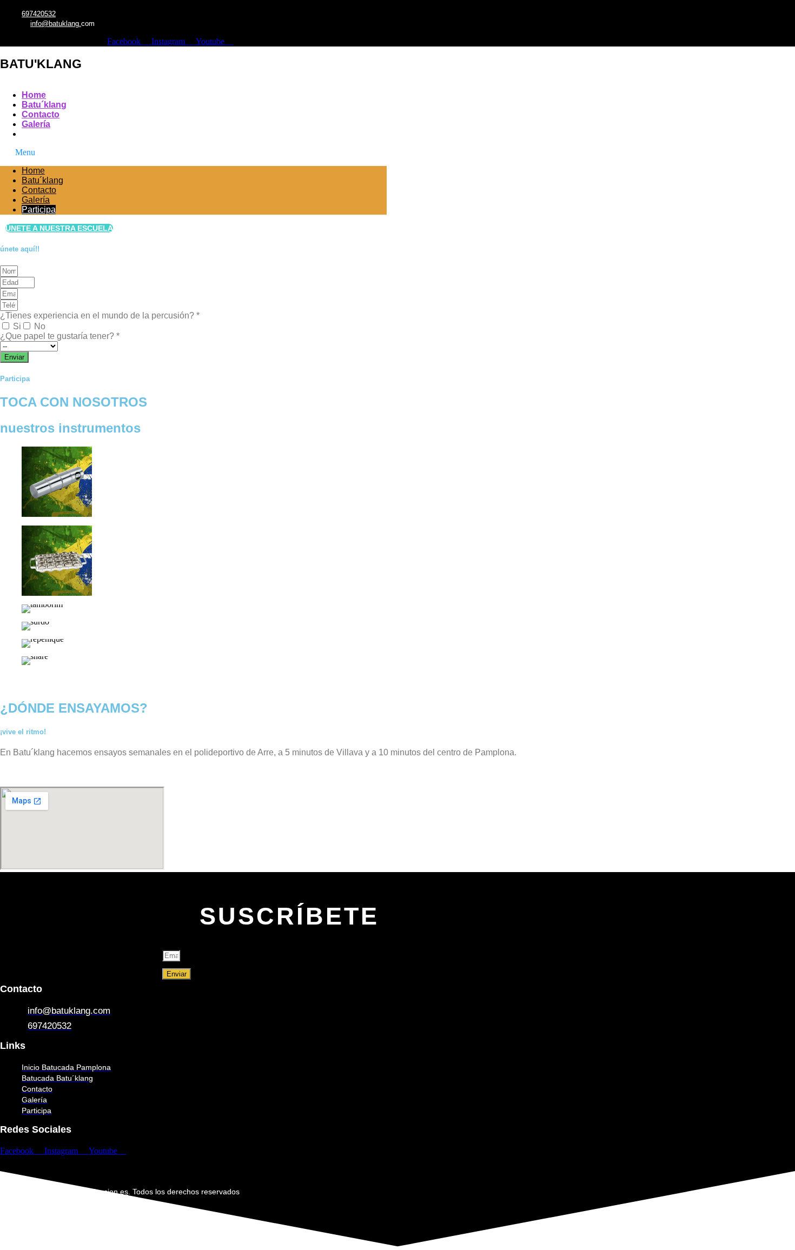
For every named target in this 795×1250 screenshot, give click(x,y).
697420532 (39, 14)
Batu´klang (44, 104)
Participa (40, 133)
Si (17, 326)
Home (34, 94)
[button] (193, 152)
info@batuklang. (55, 23)
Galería (36, 124)
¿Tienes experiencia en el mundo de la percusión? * (100, 315)
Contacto (40, 114)
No (39, 326)
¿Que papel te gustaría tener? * (60, 336)
